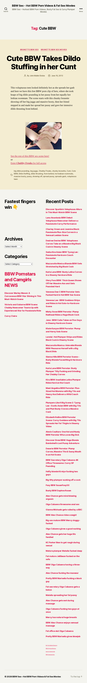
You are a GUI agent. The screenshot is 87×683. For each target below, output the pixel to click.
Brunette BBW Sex (29, 50)
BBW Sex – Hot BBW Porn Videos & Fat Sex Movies (36, 676)
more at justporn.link (50, 651)
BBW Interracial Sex (50, 654)
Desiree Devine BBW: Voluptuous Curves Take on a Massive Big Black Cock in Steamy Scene (63, 243)
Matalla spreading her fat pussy (61, 595)
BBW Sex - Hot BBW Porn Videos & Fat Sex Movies (43, 5)
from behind (49, 174)
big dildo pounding (21, 171)
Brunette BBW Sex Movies (54, 50)
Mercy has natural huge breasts (61, 617)
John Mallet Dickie (37, 76)
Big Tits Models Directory (51, 645)
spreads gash (60, 176)
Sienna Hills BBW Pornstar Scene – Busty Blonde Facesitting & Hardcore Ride (64, 360)
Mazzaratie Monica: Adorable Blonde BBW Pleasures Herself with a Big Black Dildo (64, 348)
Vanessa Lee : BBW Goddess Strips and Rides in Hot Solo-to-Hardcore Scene (63, 303)
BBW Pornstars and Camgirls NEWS (20, 279)
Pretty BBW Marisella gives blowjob (63, 636)
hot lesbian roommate (64, 174)
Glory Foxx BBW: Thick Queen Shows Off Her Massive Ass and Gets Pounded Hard (63, 283)
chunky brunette (59, 171)
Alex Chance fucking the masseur (62, 573)
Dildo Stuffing (24, 174)
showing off (37, 176)
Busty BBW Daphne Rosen (58, 490)
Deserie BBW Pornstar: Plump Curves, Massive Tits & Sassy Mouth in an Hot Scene (63, 451)
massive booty (20, 176)
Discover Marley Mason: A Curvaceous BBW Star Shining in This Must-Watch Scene (23, 296)
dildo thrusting (37, 174)
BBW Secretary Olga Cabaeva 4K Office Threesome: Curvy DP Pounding (62, 463)
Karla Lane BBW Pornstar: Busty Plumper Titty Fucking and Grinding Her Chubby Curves (63, 371)
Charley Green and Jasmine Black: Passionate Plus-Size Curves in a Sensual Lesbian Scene (62, 232)
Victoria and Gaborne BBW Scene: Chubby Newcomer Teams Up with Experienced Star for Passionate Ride (23, 307)
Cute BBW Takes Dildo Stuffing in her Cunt (43, 62)
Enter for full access (28, 163)
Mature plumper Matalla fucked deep (64, 551)
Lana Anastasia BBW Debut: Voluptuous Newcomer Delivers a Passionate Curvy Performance (62, 220)
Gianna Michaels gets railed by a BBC (64, 509)
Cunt (69, 171)
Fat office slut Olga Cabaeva (59, 631)
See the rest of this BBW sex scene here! (30, 156)
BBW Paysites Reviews (51, 648)
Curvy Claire (11, 316)
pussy (29, 176)
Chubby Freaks (45, 171)
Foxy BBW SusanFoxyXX (57, 485)
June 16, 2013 (57, 76)
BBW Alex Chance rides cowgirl (61, 515)
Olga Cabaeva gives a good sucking (63, 529)
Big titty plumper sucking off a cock (63, 480)
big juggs (34, 171)
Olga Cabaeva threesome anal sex (62, 504)
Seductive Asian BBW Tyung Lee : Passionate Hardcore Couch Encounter (62, 255)
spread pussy (48, 176)
